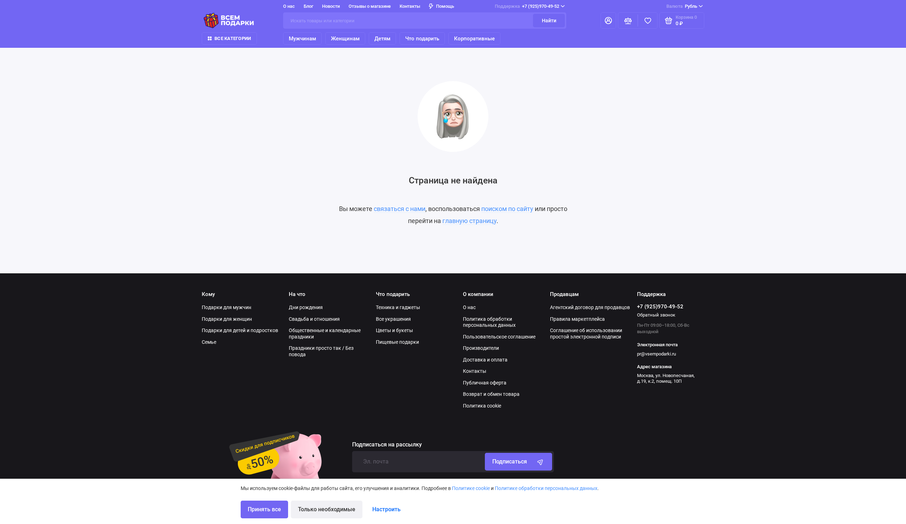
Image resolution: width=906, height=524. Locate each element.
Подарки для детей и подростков (240, 330)
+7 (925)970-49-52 (527, 6)
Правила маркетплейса (577, 319)
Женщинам (345, 38)
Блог (308, 6)
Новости (331, 6)
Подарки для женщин (227, 319)
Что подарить (422, 38)
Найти (549, 20)
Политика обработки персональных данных (489, 322)
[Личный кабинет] (608, 20)
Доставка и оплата (485, 360)
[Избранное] (647, 20)
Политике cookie (471, 488)
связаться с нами (399, 208)
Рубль (681, 6)
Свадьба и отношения (314, 319)
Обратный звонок (656, 315)
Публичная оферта (484, 383)
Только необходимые (326, 509)
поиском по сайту (507, 208)
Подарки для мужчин (226, 307)
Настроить (386, 509)
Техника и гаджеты (398, 307)
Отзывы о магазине (370, 6)
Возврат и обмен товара (491, 394)
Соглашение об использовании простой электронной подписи (586, 334)
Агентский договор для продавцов (590, 307)
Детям (382, 38)
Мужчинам (302, 38)
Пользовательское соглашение (499, 337)
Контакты (410, 6)
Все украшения (393, 319)
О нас (469, 307)
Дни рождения (306, 307)
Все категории (232, 38)
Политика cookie (482, 406)
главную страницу (469, 220)
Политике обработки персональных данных (546, 488)
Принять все (264, 509)
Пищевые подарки (397, 342)
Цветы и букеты (394, 330)
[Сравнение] (627, 20)
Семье (209, 342)
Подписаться (509, 461)
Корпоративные (474, 38)
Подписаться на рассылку (387, 445)
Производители (481, 348)
